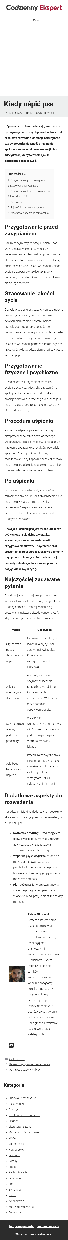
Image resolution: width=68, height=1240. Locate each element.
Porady (13, 1161)
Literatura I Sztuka (20, 1126)
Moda (12, 1138)
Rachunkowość (18, 1172)
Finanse (13, 1121)
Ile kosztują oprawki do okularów (29, 1064)
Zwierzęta (15, 1212)
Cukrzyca (14, 1109)
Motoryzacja (16, 1143)
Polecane (14, 1155)
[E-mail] (11, 1046)
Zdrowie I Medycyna (21, 1206)
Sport (12, 1183)
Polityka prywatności (21, 1226)
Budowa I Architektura (22, 1098)
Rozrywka (15, 1178)
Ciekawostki (17, 1059)
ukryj (25, 174)
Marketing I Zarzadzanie (24, 1132)
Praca (12, 1166)
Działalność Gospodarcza (24, 1115)
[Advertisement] (34, 60)
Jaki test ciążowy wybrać (25, 1069)
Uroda (12, 1195)
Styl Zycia (15, 1189)
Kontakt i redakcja (48, 1226)
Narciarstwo (16, 1149)
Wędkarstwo (16, 1201)
